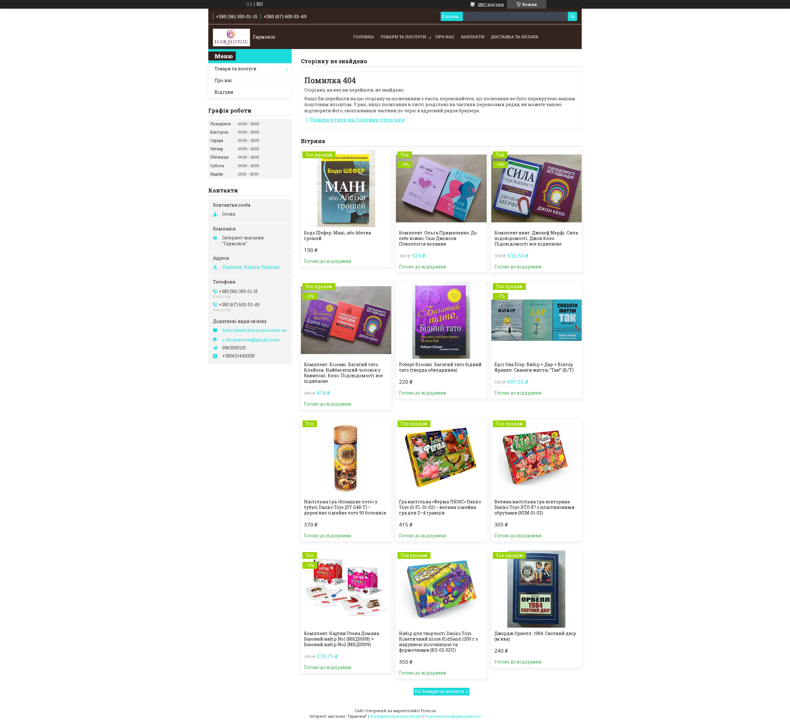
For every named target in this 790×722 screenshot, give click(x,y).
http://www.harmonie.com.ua (254, 330)
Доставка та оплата (514, 36)
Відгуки (223, 92)
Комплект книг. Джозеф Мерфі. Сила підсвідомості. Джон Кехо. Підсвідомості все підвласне (536, 238)
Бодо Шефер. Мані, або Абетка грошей (337, 235)
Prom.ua (428, 710)
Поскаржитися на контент (396, 716)
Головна (363, 36)
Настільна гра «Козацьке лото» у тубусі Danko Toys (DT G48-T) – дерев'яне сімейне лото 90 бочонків (345, 507)
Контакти (472, 36)
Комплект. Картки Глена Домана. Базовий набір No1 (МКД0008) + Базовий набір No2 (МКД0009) (342, 639)
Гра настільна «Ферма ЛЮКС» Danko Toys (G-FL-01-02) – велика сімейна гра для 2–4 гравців (440, 507)
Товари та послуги (403, 36)
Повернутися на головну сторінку (357, 119)
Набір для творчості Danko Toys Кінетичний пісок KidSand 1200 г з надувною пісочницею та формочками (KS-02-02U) (438, 642)
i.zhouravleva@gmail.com (251, 340)
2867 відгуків (491, 4)
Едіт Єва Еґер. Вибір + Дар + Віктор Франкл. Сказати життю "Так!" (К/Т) (534, 367)
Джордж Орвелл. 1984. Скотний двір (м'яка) (535, 636)
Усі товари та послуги (439, 691)
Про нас (445, 36)
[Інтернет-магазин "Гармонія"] (231, 37)
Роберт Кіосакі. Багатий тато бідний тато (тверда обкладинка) (440, 367)
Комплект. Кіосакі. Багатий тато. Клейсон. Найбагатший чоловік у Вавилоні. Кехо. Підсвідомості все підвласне (343, 373)
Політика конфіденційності (452, 716)
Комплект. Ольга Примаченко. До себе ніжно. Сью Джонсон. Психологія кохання (438, 238)
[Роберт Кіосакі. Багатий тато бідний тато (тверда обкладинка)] (441, 320)
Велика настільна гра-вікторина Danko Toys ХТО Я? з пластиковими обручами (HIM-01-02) (534, 507)
